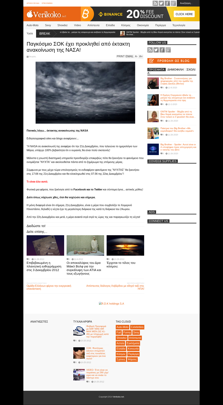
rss (155, 3)
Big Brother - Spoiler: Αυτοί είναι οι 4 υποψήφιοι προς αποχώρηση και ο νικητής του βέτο (178, 147)
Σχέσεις (121, 359)
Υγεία (30, 33)
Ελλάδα (110, 25)
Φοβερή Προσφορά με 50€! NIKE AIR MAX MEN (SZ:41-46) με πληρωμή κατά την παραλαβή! (97, 331)
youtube (173, 3)
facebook (167, 3)
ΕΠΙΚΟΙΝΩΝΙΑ (47, 3)
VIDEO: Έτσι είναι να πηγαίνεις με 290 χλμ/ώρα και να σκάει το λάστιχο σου (97, 374)
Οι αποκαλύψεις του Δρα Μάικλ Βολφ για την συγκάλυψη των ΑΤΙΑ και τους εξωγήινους (84, 268)
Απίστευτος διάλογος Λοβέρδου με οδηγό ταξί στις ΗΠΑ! (115, 287)
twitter (161, 3)
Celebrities (137, 327)
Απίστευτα (93, 25)
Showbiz (62, 25)
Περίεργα (160, 25)
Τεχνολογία (178, 25)
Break (44, 33)
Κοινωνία (133, 348)
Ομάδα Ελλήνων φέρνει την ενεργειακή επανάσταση (49, 287)
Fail (119, 332)
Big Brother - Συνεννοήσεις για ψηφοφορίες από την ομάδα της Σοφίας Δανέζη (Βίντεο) (176, 81)
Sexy (48, 25)
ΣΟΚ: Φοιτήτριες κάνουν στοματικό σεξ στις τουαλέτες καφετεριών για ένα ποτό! (96, 353)
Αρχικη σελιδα (33, 3)
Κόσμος (125, 25)
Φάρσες (132, 359)
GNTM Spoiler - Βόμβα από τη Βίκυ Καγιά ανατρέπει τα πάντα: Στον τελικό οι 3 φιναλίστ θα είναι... (157, 33)
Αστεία (120, 343)
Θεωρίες (32, 56)
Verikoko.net (118, 397)
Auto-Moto (33, 25)
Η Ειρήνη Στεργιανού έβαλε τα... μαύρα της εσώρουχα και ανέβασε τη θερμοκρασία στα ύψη (72, 33)
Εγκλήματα (133, 343)
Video (77, 25)
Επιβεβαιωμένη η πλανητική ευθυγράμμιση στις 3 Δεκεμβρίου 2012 (44, 266)
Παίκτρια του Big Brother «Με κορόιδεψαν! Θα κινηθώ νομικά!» (177, 129)
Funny (127, 332)
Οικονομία (143, 25)
